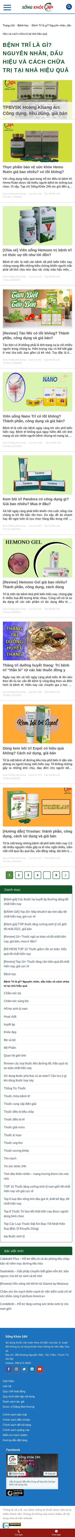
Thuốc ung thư (13, 1142)
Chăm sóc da (12, 993)
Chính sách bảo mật (15, 1414)
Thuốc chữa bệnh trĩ (17, 1096)
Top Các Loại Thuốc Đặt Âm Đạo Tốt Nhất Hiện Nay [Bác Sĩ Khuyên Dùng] (34, 1226)
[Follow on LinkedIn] (32, 1369)
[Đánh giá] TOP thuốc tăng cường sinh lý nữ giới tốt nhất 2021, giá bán (35, 927)
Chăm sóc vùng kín (16, 1001)
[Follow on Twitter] (24, 1369)
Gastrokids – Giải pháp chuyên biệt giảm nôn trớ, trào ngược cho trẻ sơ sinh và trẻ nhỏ (34, 1274)
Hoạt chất (10, 1016)
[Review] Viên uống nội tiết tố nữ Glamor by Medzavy (34, 1283)
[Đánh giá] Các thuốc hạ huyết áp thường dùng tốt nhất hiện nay (36, 902)
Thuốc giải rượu (14, 1127)
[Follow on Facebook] (9, 1369)
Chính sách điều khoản (16, 1419)
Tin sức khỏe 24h (15, 1166)
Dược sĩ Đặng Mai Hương (18, 1406)
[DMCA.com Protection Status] (37, 1524)
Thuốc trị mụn (12, 1135)
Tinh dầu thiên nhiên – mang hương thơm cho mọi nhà (36, 1176)
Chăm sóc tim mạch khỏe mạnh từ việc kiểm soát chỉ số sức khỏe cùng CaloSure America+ (36, 1294)
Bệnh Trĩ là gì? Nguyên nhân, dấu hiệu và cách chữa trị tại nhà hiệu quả (36, 983)
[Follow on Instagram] (16, 1369)
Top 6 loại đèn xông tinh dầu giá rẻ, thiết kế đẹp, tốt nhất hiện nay (36, 1201)
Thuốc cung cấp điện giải (20, 1103)
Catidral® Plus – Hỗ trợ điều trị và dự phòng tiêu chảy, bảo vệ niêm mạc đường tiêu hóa (35, 1261)
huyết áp (9, 1024)
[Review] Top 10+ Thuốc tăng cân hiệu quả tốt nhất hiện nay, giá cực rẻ (36, 964)
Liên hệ (7, 1386)
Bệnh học (23, 25)
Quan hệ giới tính (15, 1055)
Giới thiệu (8, 1381)
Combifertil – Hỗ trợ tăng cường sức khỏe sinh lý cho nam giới (34, 1306)
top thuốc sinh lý (14, 1236)
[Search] (69, 7)
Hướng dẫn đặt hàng (15, 1440)
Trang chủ (9, 25)
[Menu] (7, 7)
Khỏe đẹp (10, 1032)
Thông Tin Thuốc (15, 1088)
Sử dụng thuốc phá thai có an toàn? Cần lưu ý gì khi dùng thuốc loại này (35, 1078)
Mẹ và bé (10, 1040)
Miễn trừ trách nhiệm (15, 1435)
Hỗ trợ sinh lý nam (15, 1008)
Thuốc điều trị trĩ (14, 1119)
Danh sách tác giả (13, 1401)
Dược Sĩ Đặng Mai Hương (14, 194)
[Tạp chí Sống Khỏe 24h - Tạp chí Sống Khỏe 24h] (37, 6)
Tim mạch (10, 1158)
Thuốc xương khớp (16, 1150)
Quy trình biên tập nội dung (19, 1396)
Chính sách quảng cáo (16, 1429)
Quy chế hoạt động (14, 1391)
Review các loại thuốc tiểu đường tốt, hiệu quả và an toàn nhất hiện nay (36, 1066)
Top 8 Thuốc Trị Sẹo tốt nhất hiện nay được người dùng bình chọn (36, 1214)
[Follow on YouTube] (40, 1369)
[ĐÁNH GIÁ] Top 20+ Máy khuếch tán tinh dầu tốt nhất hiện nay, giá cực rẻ (35, 914)
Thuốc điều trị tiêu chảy (19, 1111)
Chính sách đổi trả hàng (17, 1424)
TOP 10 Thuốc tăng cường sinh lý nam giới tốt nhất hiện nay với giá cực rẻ (37, 1189)
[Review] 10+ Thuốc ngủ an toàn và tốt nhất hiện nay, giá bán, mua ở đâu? (35, 939)
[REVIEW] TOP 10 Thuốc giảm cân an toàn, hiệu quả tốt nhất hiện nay (35, 951)
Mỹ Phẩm (10, 1047)
